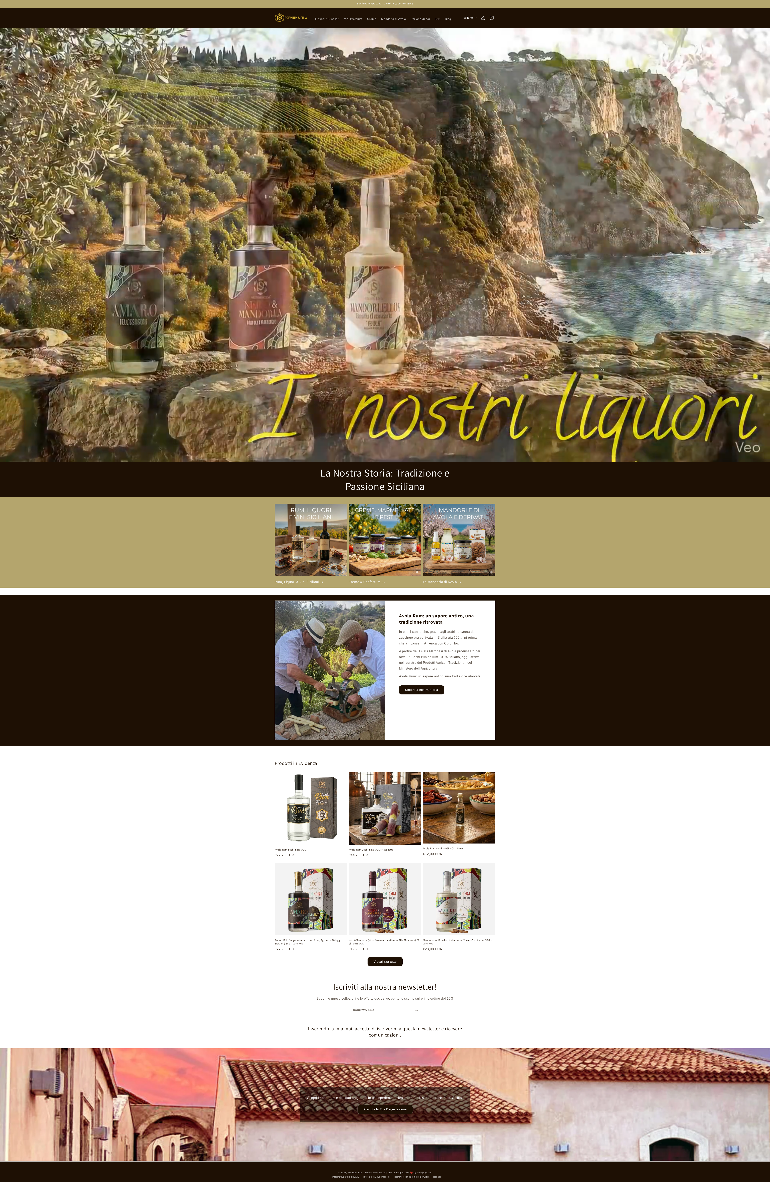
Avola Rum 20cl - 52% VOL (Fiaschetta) (371, 849)
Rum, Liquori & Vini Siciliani (297, 581)
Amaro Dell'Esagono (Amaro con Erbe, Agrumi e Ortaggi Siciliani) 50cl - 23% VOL (308, 942)
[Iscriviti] (416, 1010)
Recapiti (437, 1176)
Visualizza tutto (385, 961)
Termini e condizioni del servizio (411, 1176)
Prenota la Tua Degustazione (385, 1109)
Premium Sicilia (356, 1172)
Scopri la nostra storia (421, 689)
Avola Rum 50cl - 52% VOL (290, 849)
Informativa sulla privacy (345, 1176)
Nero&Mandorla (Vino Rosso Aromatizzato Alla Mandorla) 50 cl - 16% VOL (384, 942)
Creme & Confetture (365, 581)
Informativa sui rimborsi (376, 1176)
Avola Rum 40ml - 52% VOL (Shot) (443, 848)
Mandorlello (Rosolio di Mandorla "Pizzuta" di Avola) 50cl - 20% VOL (457, 942)
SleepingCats (424, 1172)
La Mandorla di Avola (440, 581)
